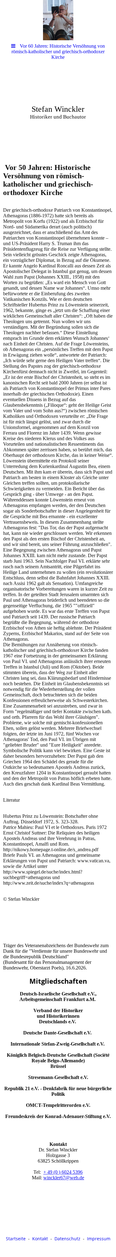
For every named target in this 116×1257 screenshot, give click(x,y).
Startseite (16, 1239)
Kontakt (40, 1239)
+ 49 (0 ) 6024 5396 (63, 1172)
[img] (58, 20)
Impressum (98, 1239)
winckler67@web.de (63, 1177)
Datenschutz (67, 1239)
